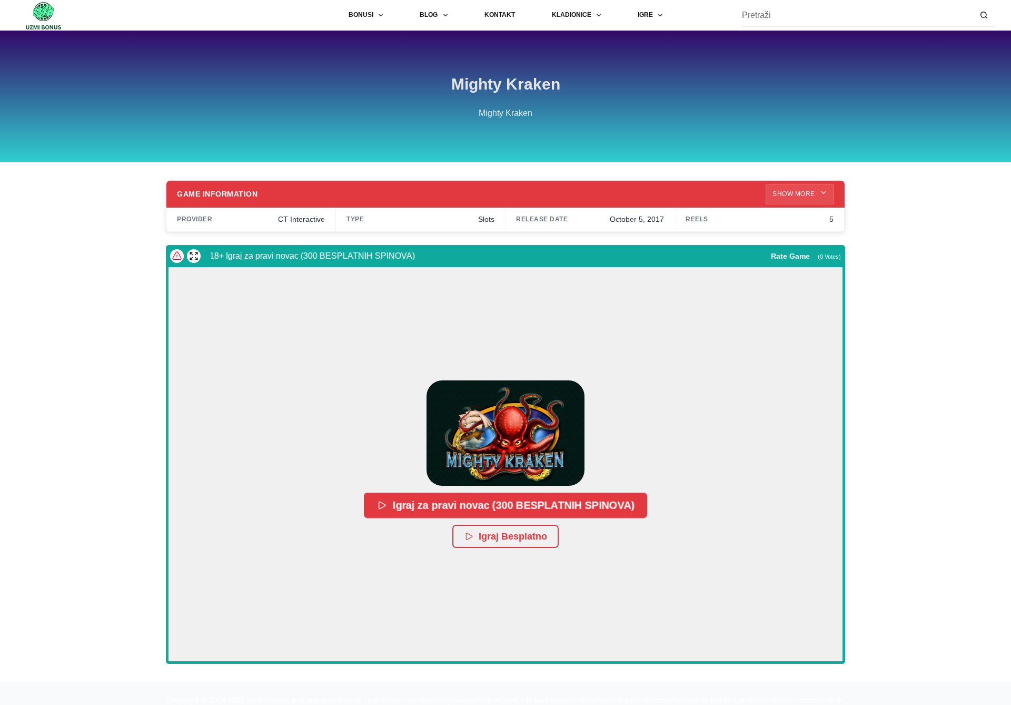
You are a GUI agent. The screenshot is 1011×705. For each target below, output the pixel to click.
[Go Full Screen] (194, 256)
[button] (505, 433)
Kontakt (499, 14)
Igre (645, 14)
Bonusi (361, 14)
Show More (794, 194)
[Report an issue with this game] (177, 256)
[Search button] (984, 15)
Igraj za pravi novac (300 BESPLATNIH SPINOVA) (513, 505)
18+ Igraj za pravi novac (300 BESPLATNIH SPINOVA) (304, 255)
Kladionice (571, 14)
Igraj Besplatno (513, 536)
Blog (429, 14)
